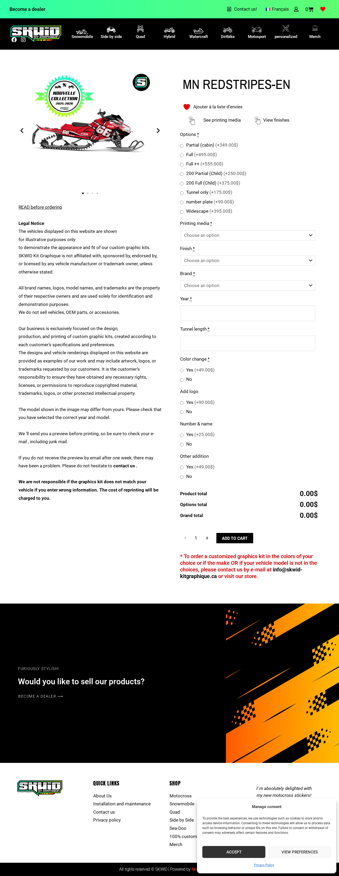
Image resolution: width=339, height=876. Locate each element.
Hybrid (169, 36)
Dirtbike (228, 36)
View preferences (300, 852)
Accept (234, 852)
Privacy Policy (264, 865)
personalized (286, 36)
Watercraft (198, 36)
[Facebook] (14, 39)
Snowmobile (82, 36)
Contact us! (245, 9)
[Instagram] (23, 39)
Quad (140, 36)
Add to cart (235, 538)
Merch (314, 36)
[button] (22, 130)
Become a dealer (27, 9)
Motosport (257, 36)
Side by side (111, 36)
